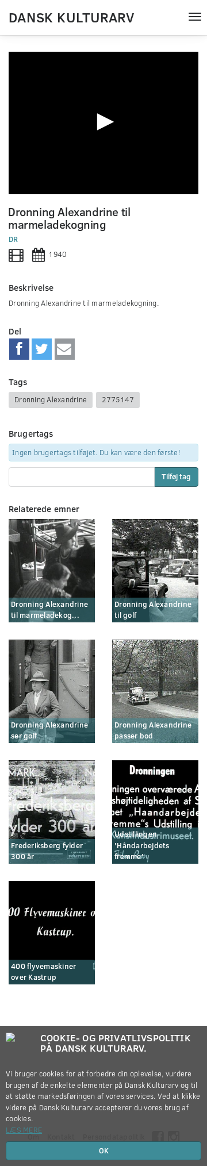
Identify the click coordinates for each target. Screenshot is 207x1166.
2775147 (118, 399)
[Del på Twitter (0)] (42, 349)
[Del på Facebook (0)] (19, 349)
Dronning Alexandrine (50, 399)
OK (104, 1150)
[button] (103, 121)
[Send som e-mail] (65, 349)
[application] (103, 123)
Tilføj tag (176, 476)
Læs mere (24, 1130)
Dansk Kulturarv (71, 16)
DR (13, 239)
